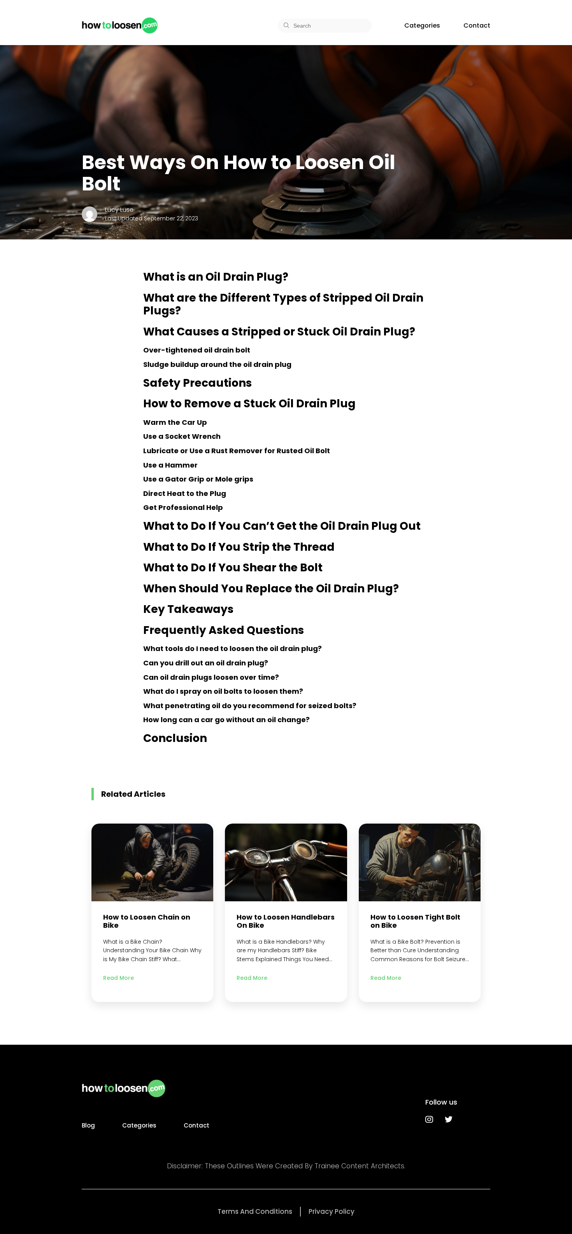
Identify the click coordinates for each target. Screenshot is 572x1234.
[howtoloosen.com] (120, 25)
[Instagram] (429, 1119)
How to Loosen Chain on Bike (146, 921)
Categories (422, 25)
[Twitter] (449, 1119)
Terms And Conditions (255, 1211)
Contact (476, 25)
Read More (118, 978)
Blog (88, 1125)
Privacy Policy (331, 1211)
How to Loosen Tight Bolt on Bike (415, 921)
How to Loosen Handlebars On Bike (286, 921)
